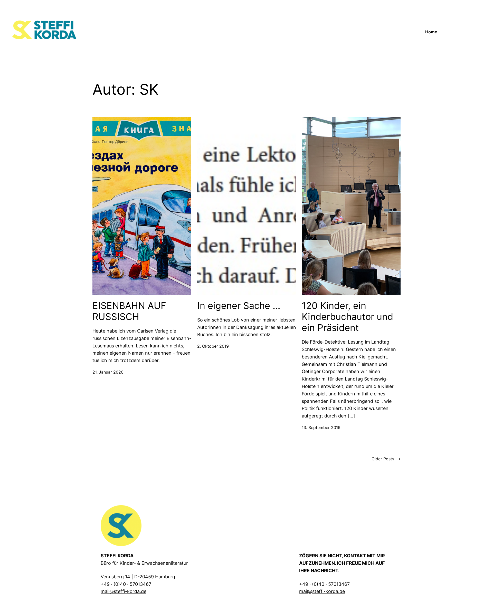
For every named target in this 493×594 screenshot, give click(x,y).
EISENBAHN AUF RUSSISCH (129, 311)
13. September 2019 (321, 427)
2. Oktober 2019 (213, 346)
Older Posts (386, 458)
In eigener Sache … (238, 305)
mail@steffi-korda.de (123, 591)
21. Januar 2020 (108, 372)
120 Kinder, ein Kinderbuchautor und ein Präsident (347, 316)
